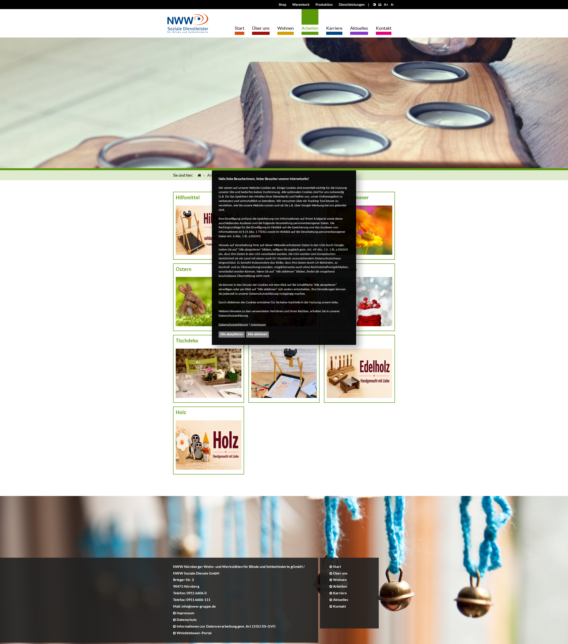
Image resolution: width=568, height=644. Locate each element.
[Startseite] (198, 175)
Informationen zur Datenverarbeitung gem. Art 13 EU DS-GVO (226, 626)
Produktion (324, 4)
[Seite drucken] (379, 4)
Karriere (334, 28)
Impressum (258, 324)
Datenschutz (187, 619)
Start (239, 28)
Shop (282, 4)
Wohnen (285, 28)
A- (392, 4)
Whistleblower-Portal (194, 633)
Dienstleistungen (352, 4)
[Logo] (187, 22)
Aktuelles (359, 28)
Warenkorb (301, 4)
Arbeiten (310, 28)
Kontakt (383, 28)
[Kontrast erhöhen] (374, 4)
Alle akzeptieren (231, 334)
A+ (386, 4)
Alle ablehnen (257, 334)
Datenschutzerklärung (233, 324)
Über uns (261, 28)
